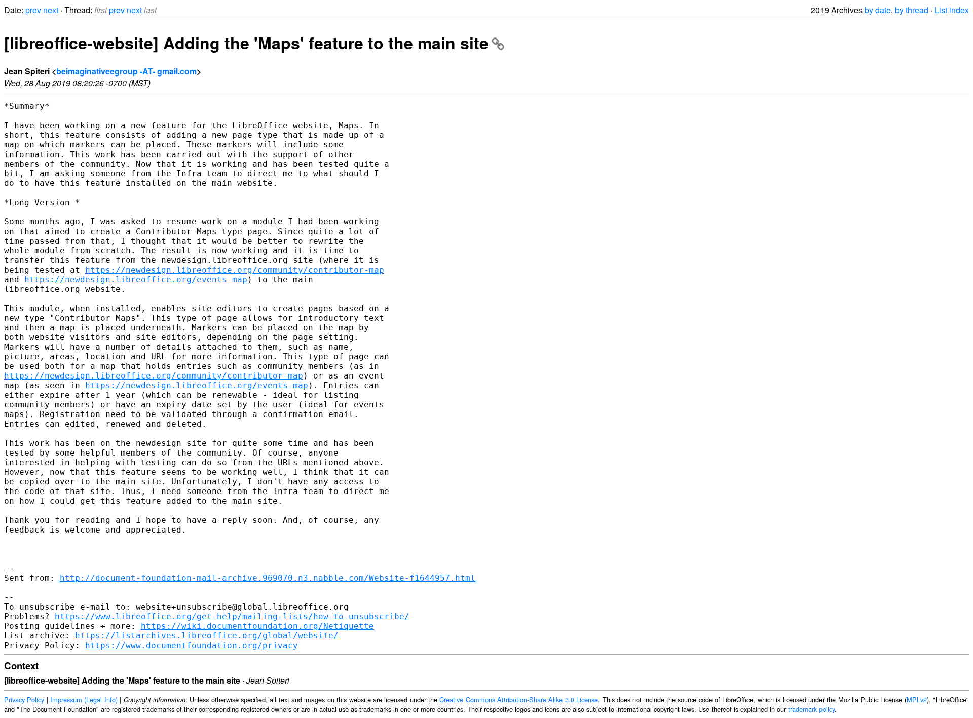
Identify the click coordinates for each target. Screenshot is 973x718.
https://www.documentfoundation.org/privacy (191, 645)
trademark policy (811, 709)
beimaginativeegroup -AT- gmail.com (126, 71)
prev (33, 10)
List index (951, 10)
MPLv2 (917, 699)
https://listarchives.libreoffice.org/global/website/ (207, 635)
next (50, 10)
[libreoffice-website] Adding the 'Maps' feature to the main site (246, 42)
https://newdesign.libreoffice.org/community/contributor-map (234, 270)
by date (878, 10)
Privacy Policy (24, 699)
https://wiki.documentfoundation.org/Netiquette (257, 626)
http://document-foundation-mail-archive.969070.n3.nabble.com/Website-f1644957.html (267, 578)
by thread (911, 10)
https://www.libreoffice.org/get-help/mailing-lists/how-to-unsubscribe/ (232, 616)
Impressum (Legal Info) (84, 699)
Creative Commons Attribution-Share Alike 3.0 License (518, 699)
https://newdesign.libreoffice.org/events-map (135, 279)
